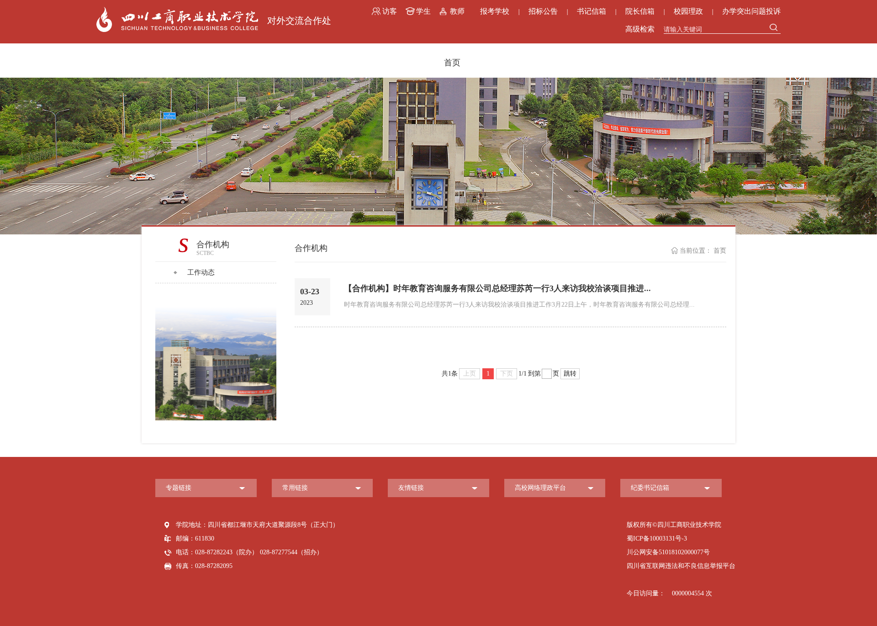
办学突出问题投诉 (751, 11)
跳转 (570, 373)
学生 (423, 11)
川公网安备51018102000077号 (668, 552)
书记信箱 (591, 11)
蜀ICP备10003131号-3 (657, 538)
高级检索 (640, 29)
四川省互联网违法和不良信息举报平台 (681, 565)
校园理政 (688, 11)
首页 (452, 62)
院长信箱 (640, 11)
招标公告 (543, 11)
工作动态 (201, 272)
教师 (457, 11)
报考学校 (494, 11)
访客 (389, 11)
